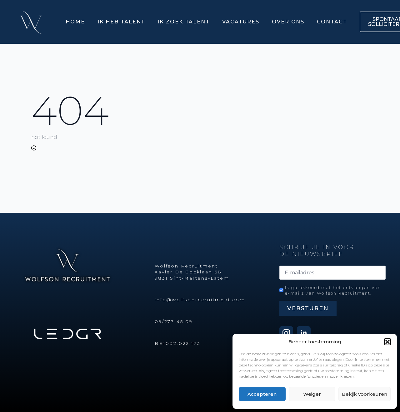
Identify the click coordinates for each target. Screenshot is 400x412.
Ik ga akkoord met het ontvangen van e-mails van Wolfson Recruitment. (333, 290)
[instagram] (286, 333)
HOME (75, 22)
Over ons (288, 22)
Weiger (312, 394)
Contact (332, 22)
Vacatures (240, 22)
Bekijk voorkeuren (364, 394)
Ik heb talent (121, 22)
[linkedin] (304, 333)
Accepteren (262, 394)
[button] (387, 342)
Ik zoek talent (184, 22)
